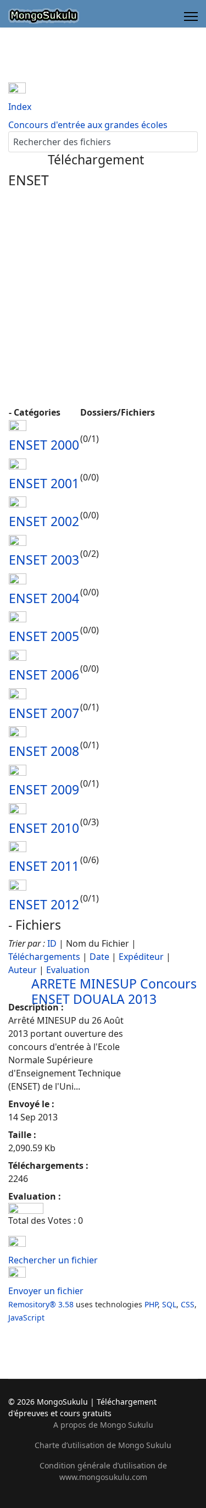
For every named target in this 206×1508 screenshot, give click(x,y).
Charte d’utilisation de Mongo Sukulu (103, 1445)
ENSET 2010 (44, 828)
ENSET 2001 (44, 483)
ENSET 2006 (44, 674)
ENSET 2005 (44, 636)
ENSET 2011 (44, 866)
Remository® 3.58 (41, 1304)
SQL (169, 1304)
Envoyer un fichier (45, 1291)
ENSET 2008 (44, 751)
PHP (151, 1304)
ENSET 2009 (44, 789)
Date (99, 957)
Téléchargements (44, 957)
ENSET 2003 (44, 559)
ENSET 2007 (44, 713)
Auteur (22, 970)
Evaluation (68, 970)
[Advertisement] (103, 297)
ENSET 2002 (44, 521)
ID (52, 943)
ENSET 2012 (44, 904)
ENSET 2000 (44, 445)
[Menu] (191, 16)
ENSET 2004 (44, 598)
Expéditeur (141, 957)
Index (19, 107)
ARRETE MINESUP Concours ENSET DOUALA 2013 (114, 991)
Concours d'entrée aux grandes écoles (88, 125)
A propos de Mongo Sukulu (103, 1424)
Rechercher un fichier (53, 1260)
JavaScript (26, 1317)
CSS (187, 1304)
